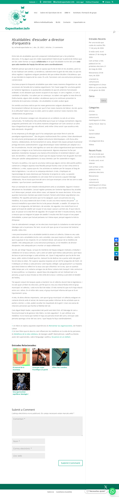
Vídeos (91, 144)
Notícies (92, 137)
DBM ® (67, 13)
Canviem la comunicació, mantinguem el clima (97, 117)
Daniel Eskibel (94, 134)
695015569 (47, 2)
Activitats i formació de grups (85, 13)
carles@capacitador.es (23, 47)
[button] (112, 491)
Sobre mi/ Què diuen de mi (51, 13)
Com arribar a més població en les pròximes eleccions (96, 63)
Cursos (91, 130)
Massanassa (93, 73)
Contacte (66, 22)
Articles (48, 47)
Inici (35, 13)
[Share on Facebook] (116, 240)
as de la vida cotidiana (29, 334)
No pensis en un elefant (61, 337)
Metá (16, 334)
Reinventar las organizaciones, (61, 326)
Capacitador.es (79, 22)
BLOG (58, 22)
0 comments (58, 47)
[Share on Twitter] (116, 258)
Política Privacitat (92, 2)
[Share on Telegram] (116, 254)
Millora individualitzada (43, 22)
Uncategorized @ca (96, 141)
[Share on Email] (116, 244)
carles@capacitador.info (64, 2)
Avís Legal (80, 2)
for (19, 334)
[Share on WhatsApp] (116, 249)
